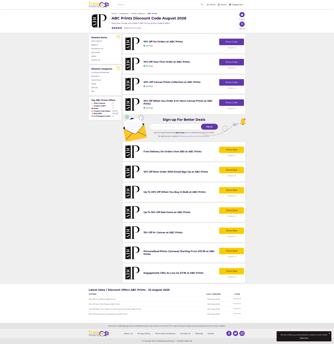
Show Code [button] (232, 42)
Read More (304, 338)
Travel (93, 84)
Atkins (93, 56)
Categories (237, 4)
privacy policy (188, 136)
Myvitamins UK (97, 49)
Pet (92, 91)
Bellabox (94, 45)
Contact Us (185, 333)
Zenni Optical (96, 41)
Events (211, 333)
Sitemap (199, 333)
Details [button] (231, 47)
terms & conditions (201, 136)
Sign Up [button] (209, 127)
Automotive (96, 80)
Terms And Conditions (165, 333)
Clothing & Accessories (100, 72)
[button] (159, 5)
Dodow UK (95, 60)
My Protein (95, 52)
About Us (128, 333)
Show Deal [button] (231, 149)
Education (95, 76)
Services (94, 88)
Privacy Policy (143, 333)
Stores (223, 4)
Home (212, 4)
